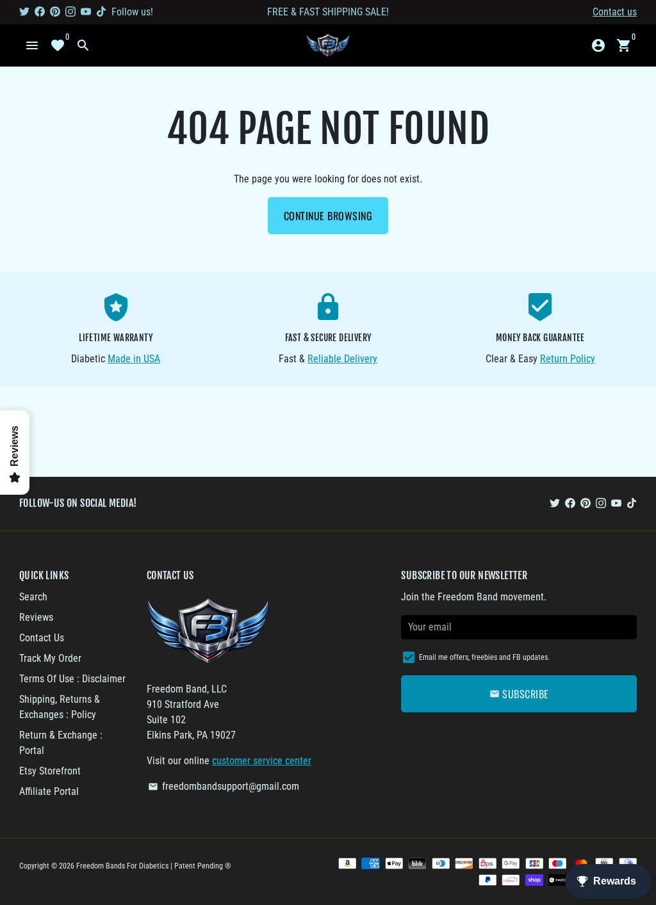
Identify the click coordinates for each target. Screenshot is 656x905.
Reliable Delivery (342, 359)
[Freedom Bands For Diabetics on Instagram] (70, 12)
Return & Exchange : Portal (60, 743)
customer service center (261, 761)
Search (33, 597)
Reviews (36, 617)
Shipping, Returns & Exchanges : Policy (59, 707)
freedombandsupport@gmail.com (223, 786)
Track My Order (50, 658)
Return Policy (567, 359)
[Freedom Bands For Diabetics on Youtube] (86, 12)
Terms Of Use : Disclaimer (72, 679)
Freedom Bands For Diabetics (122, 865)
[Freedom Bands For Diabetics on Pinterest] (55, 12)
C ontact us (615, 12)
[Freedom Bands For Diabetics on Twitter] (24, 12)
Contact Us (41, 638)
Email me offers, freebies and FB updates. (484, 657)
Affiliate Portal (49, 791)
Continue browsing (328, 215)
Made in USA (134, 359)
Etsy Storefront (50, 771)
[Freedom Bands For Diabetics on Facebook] (40, 12)
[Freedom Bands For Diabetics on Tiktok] (101, 12)
